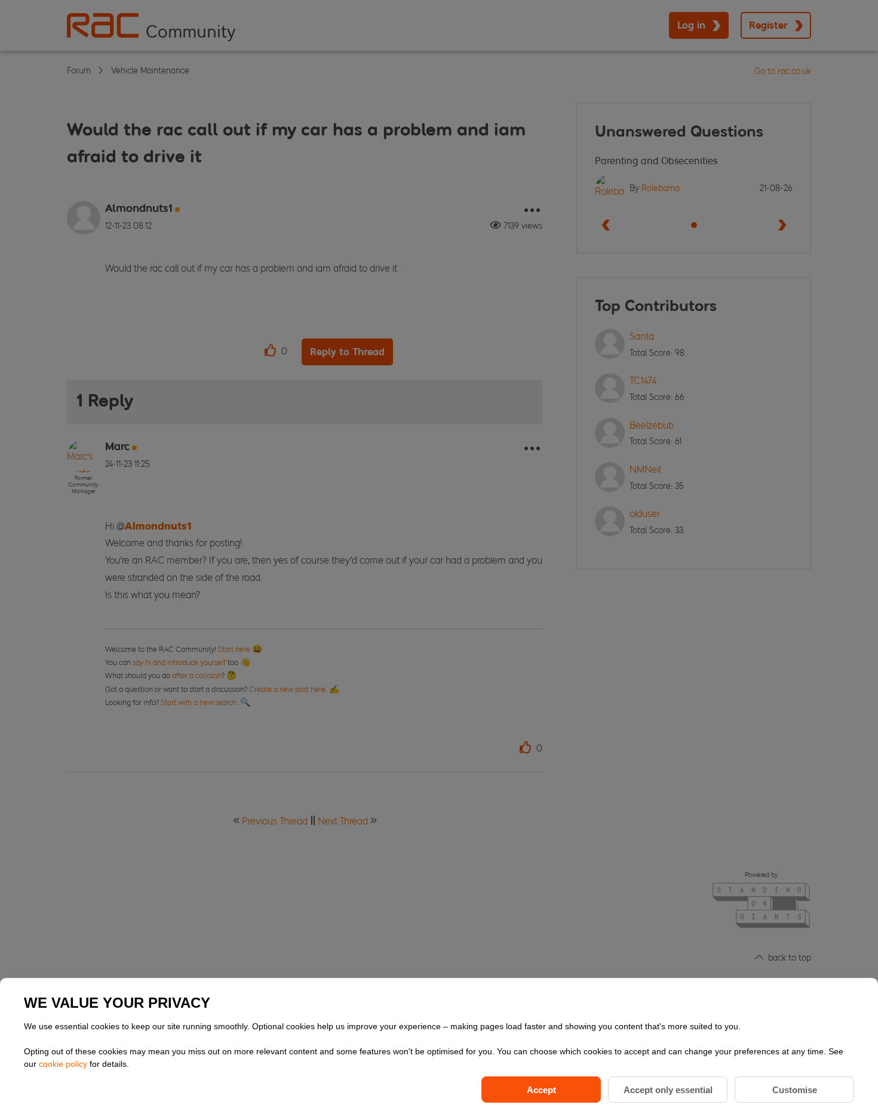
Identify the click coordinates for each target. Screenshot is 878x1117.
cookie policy (64, 1064)
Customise (794, 1090)
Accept (541, 1090)
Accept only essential (668, 1090)
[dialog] (439, 1047)
